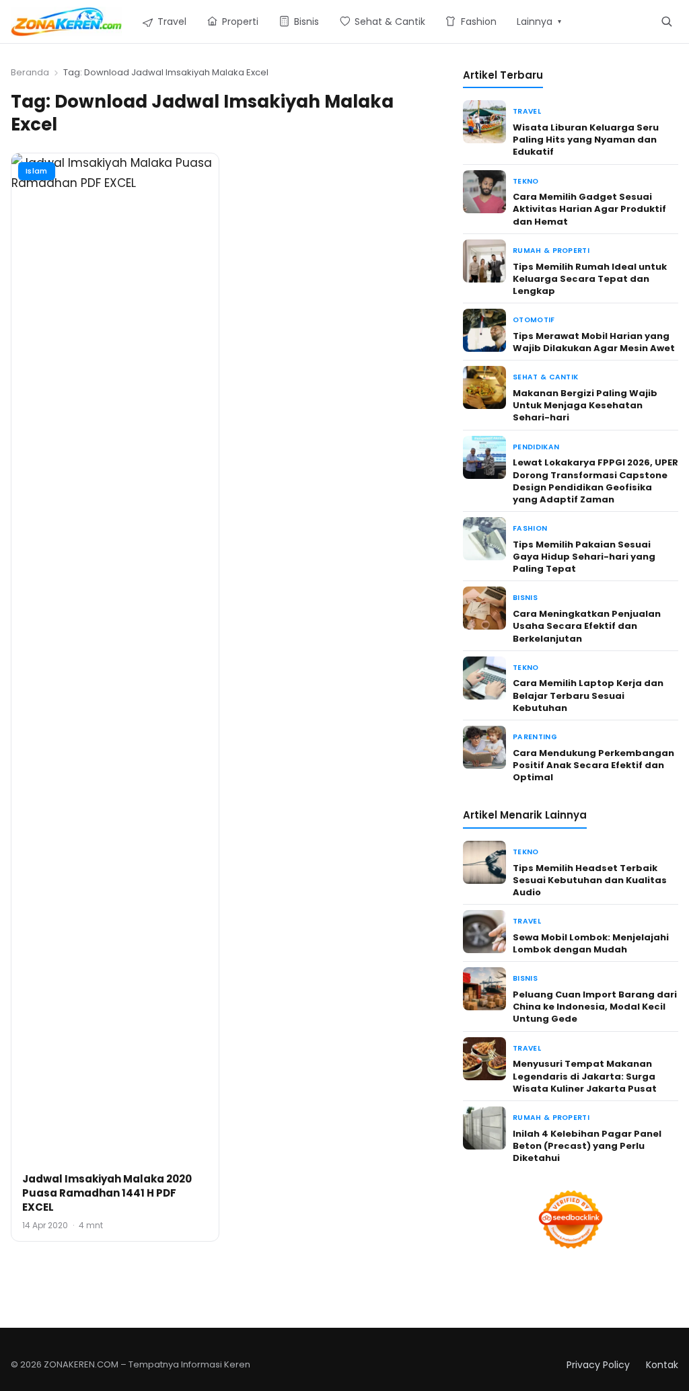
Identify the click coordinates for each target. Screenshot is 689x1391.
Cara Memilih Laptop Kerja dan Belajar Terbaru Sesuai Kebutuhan (588, 695)
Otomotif (534, 320)
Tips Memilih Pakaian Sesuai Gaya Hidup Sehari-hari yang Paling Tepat (584, 556)
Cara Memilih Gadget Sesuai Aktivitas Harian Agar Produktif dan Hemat (589, 208)
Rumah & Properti (551, 251)
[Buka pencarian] (666, 21)
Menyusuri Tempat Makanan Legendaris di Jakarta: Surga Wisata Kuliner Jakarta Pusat (585, 1075)
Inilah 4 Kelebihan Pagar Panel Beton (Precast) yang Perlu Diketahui (587, 1145)
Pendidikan (536, 447)
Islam (37, 170)
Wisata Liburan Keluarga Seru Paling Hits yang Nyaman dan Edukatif (586, 139)
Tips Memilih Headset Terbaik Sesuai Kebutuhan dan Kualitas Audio (590, 880)
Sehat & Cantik (545, 377)
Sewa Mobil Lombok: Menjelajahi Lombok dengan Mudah (591, 943)
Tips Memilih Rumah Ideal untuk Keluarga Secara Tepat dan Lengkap (590, 278)
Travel (527, 111)
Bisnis (525, 598)
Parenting (535, 737)
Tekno (526, 181)
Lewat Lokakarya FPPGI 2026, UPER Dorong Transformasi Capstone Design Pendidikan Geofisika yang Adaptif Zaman (595, 481)
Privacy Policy (598, 1364)
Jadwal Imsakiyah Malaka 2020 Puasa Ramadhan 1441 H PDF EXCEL (107, 1193)
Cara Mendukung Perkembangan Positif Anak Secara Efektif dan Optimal (593, 765)
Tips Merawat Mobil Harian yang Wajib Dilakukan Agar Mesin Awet (594, 342)
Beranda (30, 72)
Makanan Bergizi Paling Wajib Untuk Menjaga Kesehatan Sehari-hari (585, 405)
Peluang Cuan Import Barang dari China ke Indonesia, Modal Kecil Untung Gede (595, 1006)
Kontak (662, 1364)
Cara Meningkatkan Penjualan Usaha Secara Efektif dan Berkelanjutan (587, 625)
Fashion (530, 528)
